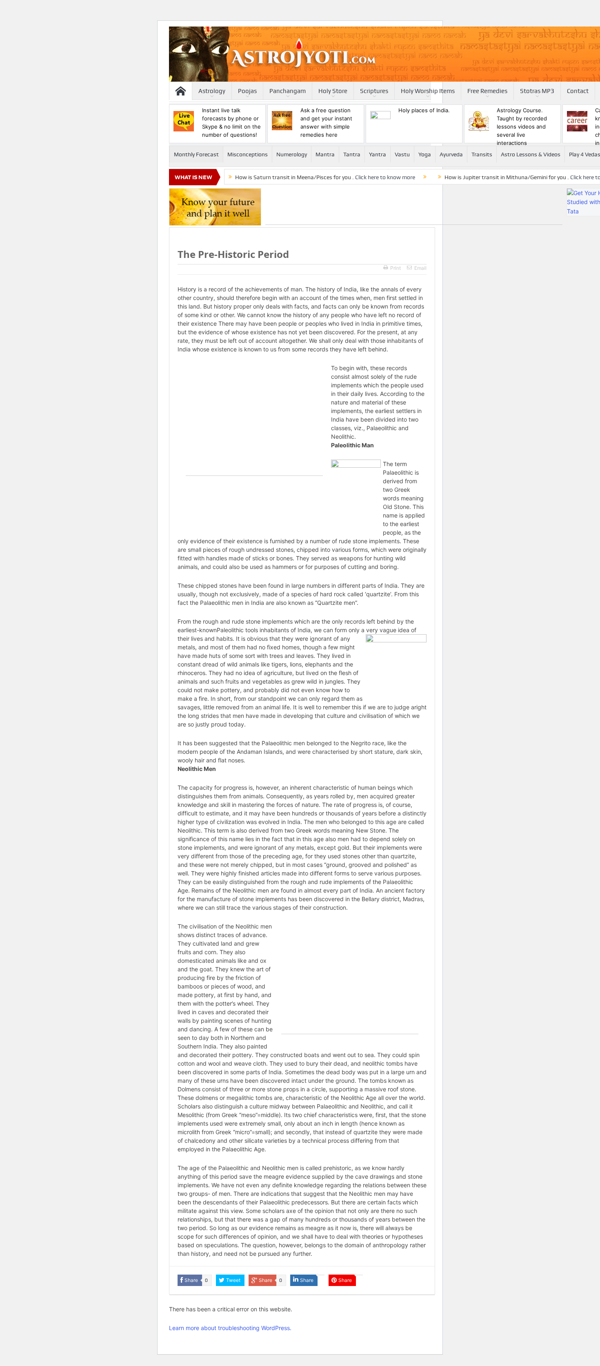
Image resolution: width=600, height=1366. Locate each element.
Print (395, 268)
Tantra (351, 154)
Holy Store (332, 91)
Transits (481, 154)
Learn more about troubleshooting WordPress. (230, 1327)
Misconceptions (247, 154)
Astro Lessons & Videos (530, 154)
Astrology (211, 91)
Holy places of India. (424, 110)
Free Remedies (487, 91)
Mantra (325, 154)
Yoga (424, 154)
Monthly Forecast (196, 154)
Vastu (402, 154)
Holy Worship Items (428, 91)
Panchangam (287, 91)
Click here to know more (385, 177)
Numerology (291, 154)
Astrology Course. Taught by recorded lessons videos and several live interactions (522, 126)
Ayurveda (451, 154)
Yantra (377, 154)
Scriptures (374, 91)
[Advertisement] (413, 206)
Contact (578, 91)
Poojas (247, 91)
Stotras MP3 (537, 91)
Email (420, 268)
